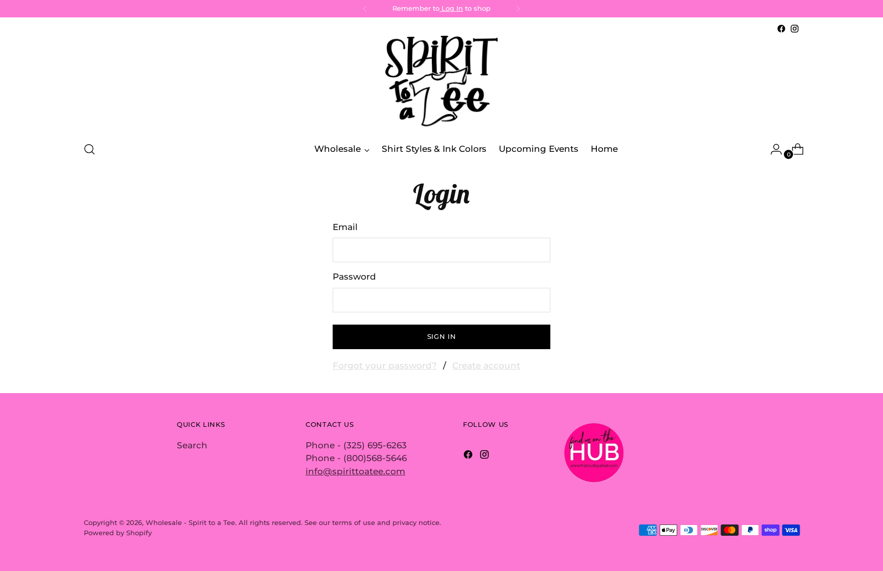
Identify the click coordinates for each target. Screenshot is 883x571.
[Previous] (365, 8)
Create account (486, 365)
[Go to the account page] (772, 149)
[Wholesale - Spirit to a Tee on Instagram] (794, 28)
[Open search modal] (89, 149)
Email (345, 227)
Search (192, 445)
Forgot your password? (385, 365)
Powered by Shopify (118, 533)
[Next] (518, 8)
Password (354, 276)
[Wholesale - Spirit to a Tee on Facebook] (781, 28)
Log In (451, 8)
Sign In (441, 336)
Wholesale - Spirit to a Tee (190, 522)
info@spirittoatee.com (355, 471)
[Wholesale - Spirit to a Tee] (441, 84)
